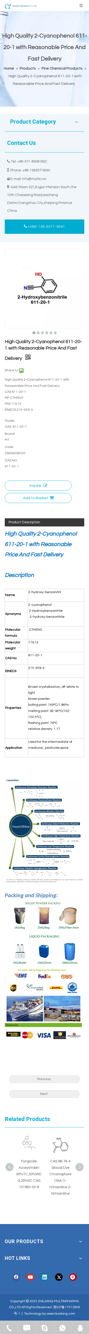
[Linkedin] (44, 1277)
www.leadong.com (61, 1313)
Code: (9, 447)
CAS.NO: (11, 460)
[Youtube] (30, 1277)
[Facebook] (16, 1277)
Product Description (24, 522)
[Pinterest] (73, 1277)
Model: (10, 420)
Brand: (10, 434)
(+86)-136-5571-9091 (46, 226)
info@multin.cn (34, 179)
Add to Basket (35, 498)
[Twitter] (59, 1277)
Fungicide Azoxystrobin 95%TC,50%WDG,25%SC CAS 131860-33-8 (29, 1174)
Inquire (35, 485)
